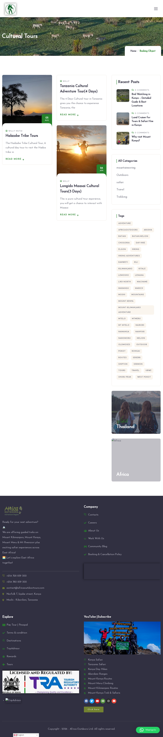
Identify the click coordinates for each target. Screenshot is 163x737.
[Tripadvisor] (102, 701)
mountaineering (126, 167)
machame (142, 282)
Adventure (124, 223)
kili (136, 262)
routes (122, 358)
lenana (139, 275)
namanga (123, 332)
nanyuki (140, 332)
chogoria (124, 243)
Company (91, 507)
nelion (141, 338)
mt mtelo (123, 325)
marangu (123, 288)
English (20, 735)
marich (139, 288)
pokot (122, 351)
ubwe (149, 370)
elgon (122, 249)
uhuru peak (124, 377)
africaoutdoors (128, 230)
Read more (13, 159)
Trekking (122, 197)
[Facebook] (86, 701)
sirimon (138, 364)
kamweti (123, 262)
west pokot (144, 377)
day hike (140, 243)
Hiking (135, 249)
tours (121, 370)
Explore (7, 617)
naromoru (124, 338)
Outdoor (141, 345)
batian (122, 236)
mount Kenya (126, 301)
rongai (136, 351)
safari (120, 182)
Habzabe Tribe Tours (22, 136)
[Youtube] (97, 701)
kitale (142, 269)
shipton (123, 364)
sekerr (137, 358)
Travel (120, 189)
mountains (137, 295)
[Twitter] (91, 701)
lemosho (123, 275)
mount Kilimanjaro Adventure (129, 310)
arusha (148, 230)
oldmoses (124, 345)
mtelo (122, 319)
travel (135, 370)
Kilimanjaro (125, 269)
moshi (121, 295)
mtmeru (136, 319)
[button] (122, 638)
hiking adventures (129, 256)
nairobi (140, 325)
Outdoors (122, 175)
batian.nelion (140, 236)
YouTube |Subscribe (97, 616)
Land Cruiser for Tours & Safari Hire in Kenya (142, 121)
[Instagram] (108, 701)
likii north (124, 282)
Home (133, 51)
